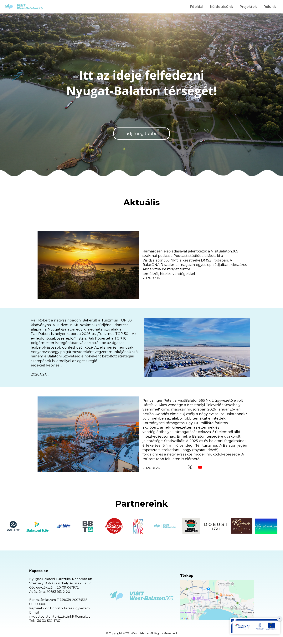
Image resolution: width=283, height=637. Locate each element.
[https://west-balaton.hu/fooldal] (24, 7)
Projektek (248, 7)
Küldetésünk (221, 7)
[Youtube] (200, 467)
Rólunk (269, 7)
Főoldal (196, 7)
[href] (217, 600)
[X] (190, 467)
